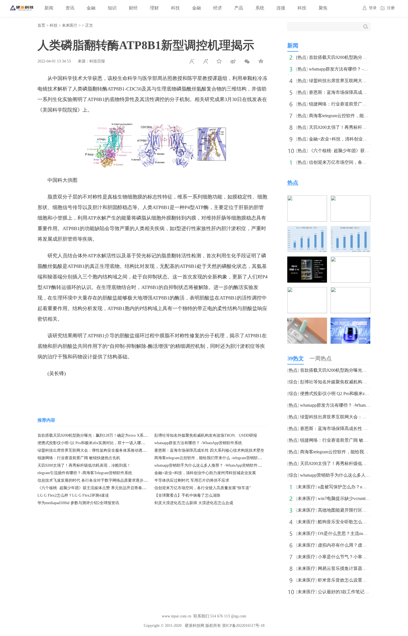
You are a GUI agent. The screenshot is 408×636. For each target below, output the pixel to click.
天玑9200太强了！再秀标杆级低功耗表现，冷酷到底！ (84, 465)
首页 (41, 25)
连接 (280, 8)
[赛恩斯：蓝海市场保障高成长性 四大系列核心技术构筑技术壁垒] (307, 229)
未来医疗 (69, 25)
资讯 (70, 8)
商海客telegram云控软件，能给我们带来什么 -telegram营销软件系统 (212, 458)
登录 (373, 8)
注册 (391, 8)
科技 (175, 8)
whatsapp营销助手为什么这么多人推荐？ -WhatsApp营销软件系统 (209, 465)
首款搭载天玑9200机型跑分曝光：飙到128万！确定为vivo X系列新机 (96, 435)
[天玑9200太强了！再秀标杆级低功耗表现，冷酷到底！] (307, 260)
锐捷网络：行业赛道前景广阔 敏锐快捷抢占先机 (78, 458)
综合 (293, 381)
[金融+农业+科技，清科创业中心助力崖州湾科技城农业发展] (350, 260)
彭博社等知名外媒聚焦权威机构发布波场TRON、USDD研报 (205, 435)
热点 (302, 57)
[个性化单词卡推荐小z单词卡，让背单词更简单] (307, 321)
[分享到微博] (233, 61)
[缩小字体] (191, 61)
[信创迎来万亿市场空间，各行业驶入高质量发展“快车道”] (350, 290)
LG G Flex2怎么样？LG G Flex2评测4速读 (73, 495)
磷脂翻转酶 (112, 390)
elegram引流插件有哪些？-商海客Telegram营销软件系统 (84, 473)
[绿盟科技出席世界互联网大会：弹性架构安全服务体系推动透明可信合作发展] (350, 199)
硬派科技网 (194, 626)
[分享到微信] (247, 61)
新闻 (48, 8)
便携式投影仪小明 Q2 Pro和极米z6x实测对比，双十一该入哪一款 (93, 443)
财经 (133, 8)
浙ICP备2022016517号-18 (243, 626)
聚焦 (323, 8)
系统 (259, 8)
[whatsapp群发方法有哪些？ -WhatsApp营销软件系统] (307, 199)
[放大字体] (205, 61)
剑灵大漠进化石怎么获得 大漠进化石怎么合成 (193, 503)
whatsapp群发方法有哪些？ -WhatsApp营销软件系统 (198, 443)
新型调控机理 (84, 390)
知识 (112, 8)
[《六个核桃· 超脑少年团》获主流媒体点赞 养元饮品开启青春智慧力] (307, 290)
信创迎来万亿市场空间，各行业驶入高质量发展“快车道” (202, 488)
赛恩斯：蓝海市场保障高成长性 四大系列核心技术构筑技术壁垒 (209, 450)
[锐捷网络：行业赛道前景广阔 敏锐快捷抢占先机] (350, 229)
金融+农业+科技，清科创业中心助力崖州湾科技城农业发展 (205, 473)
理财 (154, 8)
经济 (217, 8)
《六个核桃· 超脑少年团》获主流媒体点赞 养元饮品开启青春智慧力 (95, 488)
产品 (238, 8)
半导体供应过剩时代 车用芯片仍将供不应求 (191, 480)
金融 (91, 8)
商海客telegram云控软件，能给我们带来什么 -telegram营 (354, 451)
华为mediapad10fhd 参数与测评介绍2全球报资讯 (78, 503)
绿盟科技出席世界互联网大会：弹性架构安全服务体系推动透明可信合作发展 (103, 450)
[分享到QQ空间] (261, 61)
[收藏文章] (219, 61)
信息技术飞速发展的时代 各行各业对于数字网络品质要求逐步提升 (94, 480)
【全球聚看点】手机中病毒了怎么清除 (187, 495)
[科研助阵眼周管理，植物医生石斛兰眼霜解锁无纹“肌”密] (350, 321)
